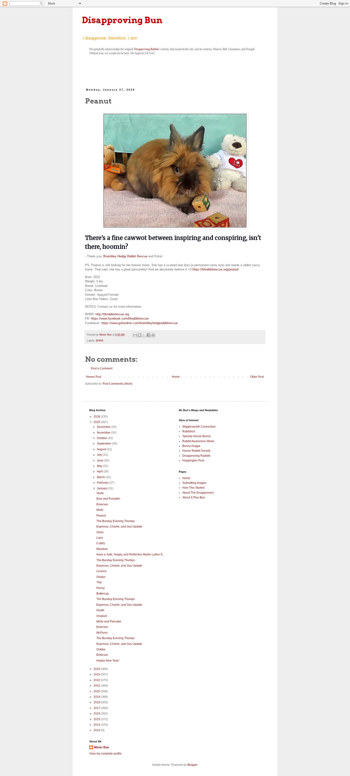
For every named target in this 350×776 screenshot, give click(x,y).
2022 (97, 680)
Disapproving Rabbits (146, 49)
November (104, 432)
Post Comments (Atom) (117, 383)
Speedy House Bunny (196, 436)
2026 (97, 416)
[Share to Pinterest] (153, 335)
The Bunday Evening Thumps (115, 521)
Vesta (100, 493)
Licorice (101, 571)
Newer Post (93, 376)
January (102, 488)
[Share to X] (144, 335)
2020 (97, 691)
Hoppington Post (193, 460)
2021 (97, 685)
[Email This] (135, 335)
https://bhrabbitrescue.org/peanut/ (215, 269)
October (102, 438)
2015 (97, 719)
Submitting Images (194, 483)
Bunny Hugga (191, 446)
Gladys (100, 577)
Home (176, 376)
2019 (97, 696)
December (104, 427)
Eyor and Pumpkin (108, 498)
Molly (99, 510)
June (100, 460)
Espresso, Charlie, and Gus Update (119, 526)
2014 (97, 724)
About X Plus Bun (193, 497)
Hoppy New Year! (107, 660)
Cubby (100, 543)
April (100, 471)
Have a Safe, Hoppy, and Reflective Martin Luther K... (130, 554)
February (103, 482)
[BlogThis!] (139, 335)
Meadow (102, 549)
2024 (97, 669)
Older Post (257, 376)
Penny (100, 588)
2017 (97, 708)
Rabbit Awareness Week (198, 441)
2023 (97, 674)
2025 (97, 422)
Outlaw (100, 649)
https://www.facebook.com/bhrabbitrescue (120, 318)
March (101, 477)
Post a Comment (101, 368)
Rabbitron (188, 431)
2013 (97, 730)
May (100, 466)
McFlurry (102, 632)
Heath (100, 610)
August (102, 449)
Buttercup (102, 593)
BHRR (99, 340)
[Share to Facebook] (148, 335)
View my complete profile (105, 753)
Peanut (101, 515)
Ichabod (101, 616)
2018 (97, 702)
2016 (97, 713)
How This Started (193, 487)
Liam (99, 537)
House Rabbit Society (196, 450)
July (100, 454)
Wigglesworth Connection (199, 426)
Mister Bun (101, 747)
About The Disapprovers (198, 492)
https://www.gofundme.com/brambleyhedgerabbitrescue (139, 323)
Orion (100, 532)
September (104, 443)
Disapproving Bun (122, 20)
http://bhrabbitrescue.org (112, 314)
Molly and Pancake (108, 621)
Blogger (192, 764)
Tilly (99, 582)
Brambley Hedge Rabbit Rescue (125, 256)
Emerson (102, 504)
